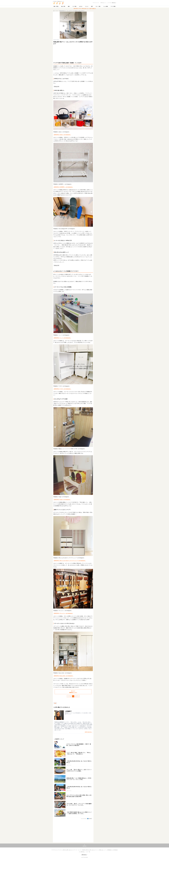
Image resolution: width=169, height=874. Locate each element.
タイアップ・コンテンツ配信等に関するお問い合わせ (83, 849)
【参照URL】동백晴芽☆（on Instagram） (63, 187)
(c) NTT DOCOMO (84, 857)
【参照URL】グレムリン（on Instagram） (63, 613)
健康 (69, 6)
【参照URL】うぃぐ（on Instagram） (62, 337)
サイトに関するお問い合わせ (66, 849)
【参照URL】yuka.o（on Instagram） (62, 134)
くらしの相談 (105, 6)
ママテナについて (55, 849)
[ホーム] (54, 10)
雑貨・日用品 (56, 6)
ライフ (57, 10)
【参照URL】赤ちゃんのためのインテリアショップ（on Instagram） (69, 560)
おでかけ (80, 6)
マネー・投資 (98, 6)
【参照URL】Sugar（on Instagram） (62, 499)
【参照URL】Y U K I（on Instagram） (62, 388)
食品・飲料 (63, 6)
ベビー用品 (74, 6)
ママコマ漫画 (113, 6)
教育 (92, 6)
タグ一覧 (88, 851)
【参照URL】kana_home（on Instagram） (63, 675)
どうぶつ (86, 6)
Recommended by (84, 818)
